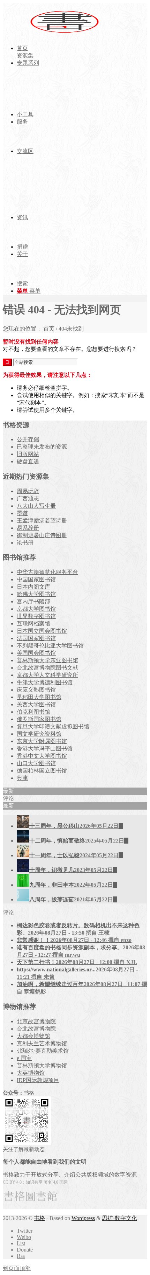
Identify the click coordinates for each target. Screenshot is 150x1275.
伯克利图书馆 (33, 712)
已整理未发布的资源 (42, 447)
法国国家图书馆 (36, 638)
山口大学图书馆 (36, 763)
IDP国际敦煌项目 (38, 1080)
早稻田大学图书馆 (39, 697)
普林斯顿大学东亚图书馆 (47, 660)
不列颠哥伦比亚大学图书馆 (50, 646)
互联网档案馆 (33, 623)
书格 (39, 1218)
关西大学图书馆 (36, 704)
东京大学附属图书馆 (42, 741)
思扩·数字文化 (119, 1218)
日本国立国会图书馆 (42, 631)
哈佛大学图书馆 (36, 594)
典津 (22, 778)
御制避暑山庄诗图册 (42, 535)
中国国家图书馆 (36, 579)
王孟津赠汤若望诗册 (42, 521)
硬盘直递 (28, 461)
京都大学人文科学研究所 (47, 675)
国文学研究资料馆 (39, 734)
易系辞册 (28, 528)
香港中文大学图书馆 (42, 756)
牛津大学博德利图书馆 (45, 682)
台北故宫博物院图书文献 (47, 668)
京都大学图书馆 (36, 609)
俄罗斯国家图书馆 (39, 719)
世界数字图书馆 (36, 616)
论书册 (25, 543)
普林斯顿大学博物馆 (42, 1065)
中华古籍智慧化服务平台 (47, 572)
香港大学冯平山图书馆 (45, 748)
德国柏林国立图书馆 (42, 771)
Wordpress (83, 1218)
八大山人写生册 (36, 506)
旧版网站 (28, 454)
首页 (48, 329)
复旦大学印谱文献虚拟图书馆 (53, 726)
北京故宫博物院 (36, 1021)
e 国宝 (24, 1058)
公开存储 (28, 439)
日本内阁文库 (33, 587)
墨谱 (22, 513)
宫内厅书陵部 (33, 601)
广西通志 (28, 498)
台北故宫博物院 (36, 1029)
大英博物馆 (31, 1073)
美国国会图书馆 (36, 653)
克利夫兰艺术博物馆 (42, 1043)
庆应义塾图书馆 (36, 690)
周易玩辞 (28, 491)
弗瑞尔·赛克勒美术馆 (43, 1051)
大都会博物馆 (33, 1036)
